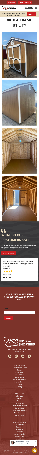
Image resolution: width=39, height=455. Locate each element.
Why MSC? (19, 396)
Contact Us (19, 432)
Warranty (19, 398)
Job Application (19, 439)
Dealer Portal (19, 415)
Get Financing (19, 425)
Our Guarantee (19, 403)
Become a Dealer (19, 434)
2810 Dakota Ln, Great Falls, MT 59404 (19, 350)
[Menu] (36, 8)
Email (6, 309)
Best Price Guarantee (19, 422)
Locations (11, 2)
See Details (31, 14)
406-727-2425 (29, 8)
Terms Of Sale (19, 408)
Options (19, 384)
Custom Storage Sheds (19, 368)
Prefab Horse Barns (19, 379)
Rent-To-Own (19, 394)
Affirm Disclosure (19, 413)
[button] (6, 268)
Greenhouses (19, 377)
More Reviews (8, 253)
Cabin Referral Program (19, 406)
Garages (19, 370)
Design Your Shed (25, 2)
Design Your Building (19, 365)
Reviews (19, 401)
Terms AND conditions (19, 410)
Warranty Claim (19, 436)
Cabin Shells (19, 372)
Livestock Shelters (19, 382)
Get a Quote (19, 429)
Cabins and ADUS (19, 375)
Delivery (19, 387)
